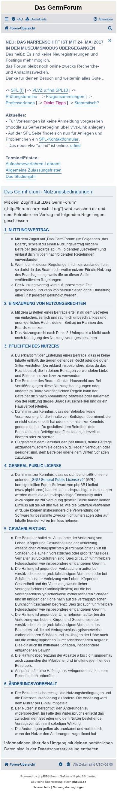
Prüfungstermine (21, 96)
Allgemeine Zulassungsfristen (34, 170)
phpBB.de (79, 781)
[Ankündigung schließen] (109, 40)
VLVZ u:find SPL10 (50, 90)
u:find (75, 145)
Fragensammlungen (65, 96)
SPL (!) (17, 90)
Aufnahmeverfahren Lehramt (33, 164)
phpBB (42, 776)
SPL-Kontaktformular (59, 139)
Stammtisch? (86, 103)
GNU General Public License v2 (58, 480)
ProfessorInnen (20, 103)
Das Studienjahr (21, 176)
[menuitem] (17, 19)
